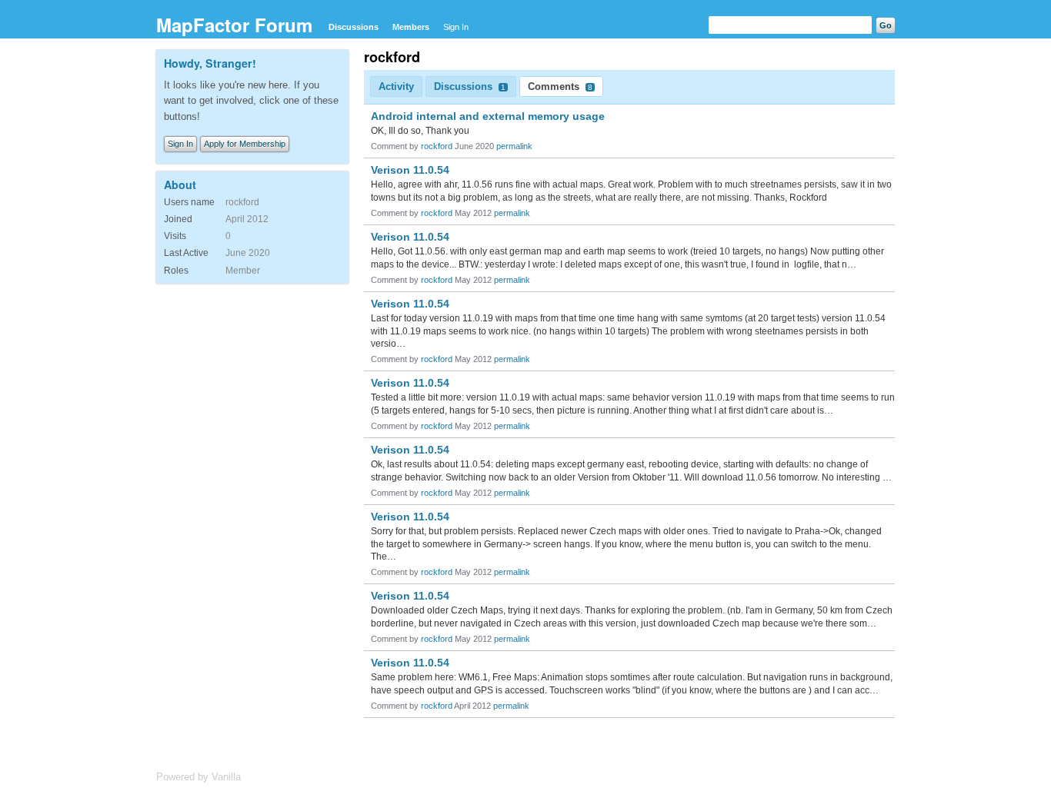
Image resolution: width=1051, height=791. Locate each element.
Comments (560, 86)
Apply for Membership (244, 143)
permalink (514, 146)
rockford (436, 146)
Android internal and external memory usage (488, 116)
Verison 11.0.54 (410, 170)
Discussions (354, 27)
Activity (396, 86)
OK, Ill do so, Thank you (420, 130)
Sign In (456, 27)
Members (410, 27)
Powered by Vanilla (198, 777)
